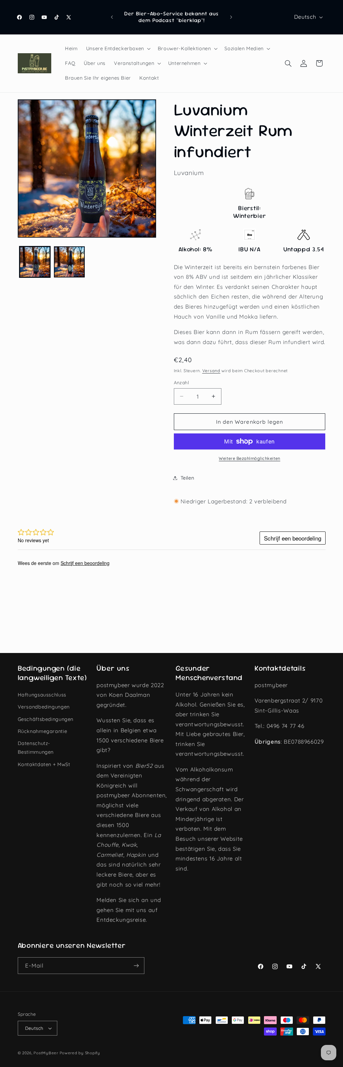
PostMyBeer (45, 1052)
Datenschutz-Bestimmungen (36, 747)
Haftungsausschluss (42, 694)
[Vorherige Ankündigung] (112, 17)
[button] (117, 48)
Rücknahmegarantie (42, 731)
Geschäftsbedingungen (46, 719)
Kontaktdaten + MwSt (44, 764)
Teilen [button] (187, 478)
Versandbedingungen (44, 707)
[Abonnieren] (136, 965)
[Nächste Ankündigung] (231, 17)
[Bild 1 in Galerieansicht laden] (34, 261)
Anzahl (181, 382)
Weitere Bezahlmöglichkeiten (249, 458)
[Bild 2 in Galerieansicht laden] (69, 261)
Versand (211, 370)
